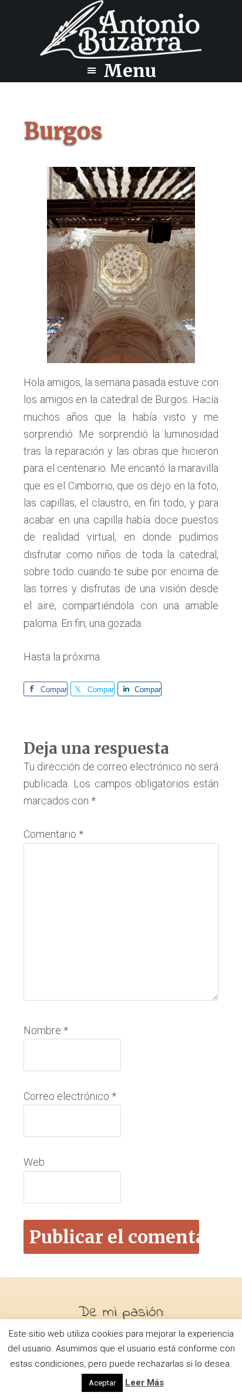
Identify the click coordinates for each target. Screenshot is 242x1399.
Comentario (53, 834)
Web (34, 1162)
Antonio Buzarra (121, 29)
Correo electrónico (69, 1096)
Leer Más (144, 1382)
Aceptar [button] (102, 1382)
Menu (129, 70)
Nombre (45, 1030)
